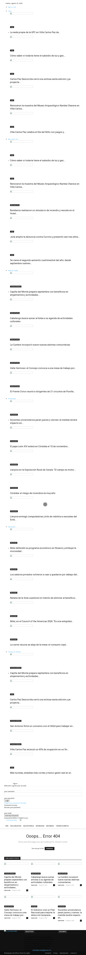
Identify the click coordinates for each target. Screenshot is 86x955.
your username (9, 791)
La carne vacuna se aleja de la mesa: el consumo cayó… (38, 644)
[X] (9, 783)
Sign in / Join (12, 7)
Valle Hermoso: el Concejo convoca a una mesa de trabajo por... (15, 912)
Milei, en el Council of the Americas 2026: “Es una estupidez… (41, 621)
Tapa (9, 11)
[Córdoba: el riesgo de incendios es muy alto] (45, 481)
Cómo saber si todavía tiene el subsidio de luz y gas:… (37, 55)
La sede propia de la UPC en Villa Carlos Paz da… (35, 32)
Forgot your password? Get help (15, 803)
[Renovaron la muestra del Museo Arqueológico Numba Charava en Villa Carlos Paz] (45, 93)
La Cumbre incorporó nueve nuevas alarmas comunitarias (40, 344)
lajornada (7, 890)
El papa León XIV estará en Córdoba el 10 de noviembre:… (39, 446)
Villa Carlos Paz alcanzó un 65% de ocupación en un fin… (39, 749)
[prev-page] (10, 137)
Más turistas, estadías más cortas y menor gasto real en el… (41, 773)
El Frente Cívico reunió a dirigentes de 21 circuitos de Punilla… (42, 391)
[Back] (13, 781)
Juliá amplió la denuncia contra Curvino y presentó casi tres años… (45, 237)
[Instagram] (8, 783)
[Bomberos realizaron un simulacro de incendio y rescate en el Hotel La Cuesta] (45, 198)
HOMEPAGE (49, 848)
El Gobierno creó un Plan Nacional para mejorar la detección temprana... (43, 912)
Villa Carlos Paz (13, 139)
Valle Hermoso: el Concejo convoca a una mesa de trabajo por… (43, 368)
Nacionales (11, 527)
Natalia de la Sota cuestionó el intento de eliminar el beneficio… (43, 598)
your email (7, 813)
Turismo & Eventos (16, 286)
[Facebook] (6, 783)
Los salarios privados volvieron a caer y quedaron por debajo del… (44, 574)
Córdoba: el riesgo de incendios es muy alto (32, 493)
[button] (6, 781)
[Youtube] (11, 783)
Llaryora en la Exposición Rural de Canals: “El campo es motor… (43, 469)
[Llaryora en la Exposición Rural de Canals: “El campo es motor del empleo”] (45, 457)
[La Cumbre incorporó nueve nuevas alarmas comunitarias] (45, 332)
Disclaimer (48, 953)
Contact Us (73, 953)
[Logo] (4, 822)
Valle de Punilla (13, 270)
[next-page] (11, 137)
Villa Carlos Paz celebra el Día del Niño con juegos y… (37, 132)
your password (9, 798)
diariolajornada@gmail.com (42, 950)
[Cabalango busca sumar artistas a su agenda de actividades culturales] (45, 306)
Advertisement (64, 953)
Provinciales (12, 399)
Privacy (55, 953)
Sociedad (34, 906)
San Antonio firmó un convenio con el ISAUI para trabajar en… (42, 726)
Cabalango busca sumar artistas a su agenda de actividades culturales (42, 880)
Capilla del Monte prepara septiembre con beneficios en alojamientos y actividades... (15, 882)
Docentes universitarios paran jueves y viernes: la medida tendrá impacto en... (70, 914)
